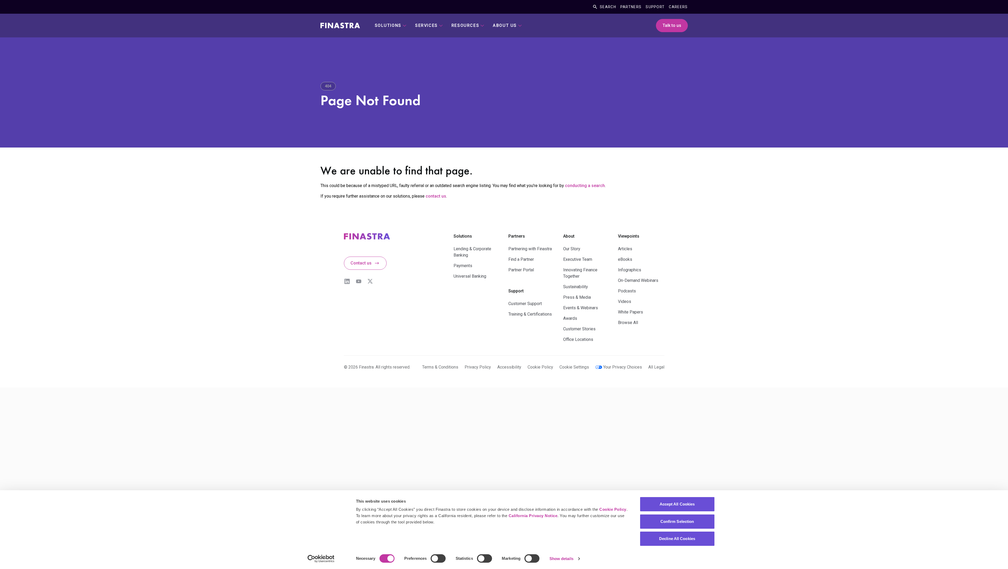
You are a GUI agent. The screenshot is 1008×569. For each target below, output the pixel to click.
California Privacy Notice (533, 515)
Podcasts (627, 290)
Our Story (571, 248)
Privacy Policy (478, 367)
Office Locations (578, 339)
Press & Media (577, 297)
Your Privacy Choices (622, 367)
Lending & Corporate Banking (472, 252)
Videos (624, 301)
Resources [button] (465, 25)
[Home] (340, 25)
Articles (625, 248)
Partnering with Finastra (530, 248)
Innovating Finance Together (580, 273)
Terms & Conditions (440, 367)
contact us (436, 196)
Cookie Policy (612, 509)
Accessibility (509, 367)
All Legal (656, 367)
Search (608, 7)
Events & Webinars (580, 307)
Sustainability (575, 286)
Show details (561, 558)
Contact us (361, 263)
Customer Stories (579, 328)
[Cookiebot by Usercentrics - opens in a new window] (321, 559)
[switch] (438, 558)
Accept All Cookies (677, 504)
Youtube (359, 281)
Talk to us (672, 25)
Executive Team (577, 259)
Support (655, 7)
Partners (630, 7)
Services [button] (426, 25)
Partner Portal (521, 269)
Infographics (629, 269)
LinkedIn (347, 281)
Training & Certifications (530, 314)
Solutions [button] (388, 25)
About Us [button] (505, 25)
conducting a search (585, 185)
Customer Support (525, 303)
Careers (678, 7)
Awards (570, 318)
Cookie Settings (574, 367)
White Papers (630, 312)
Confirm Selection (677, 521)
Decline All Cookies (677, 538)
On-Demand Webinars (638, 280)
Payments (463, 265)
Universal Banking (470, 276)
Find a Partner (521, 259)
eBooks (625, 259)
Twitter (370, 281)
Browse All (628, 322)
